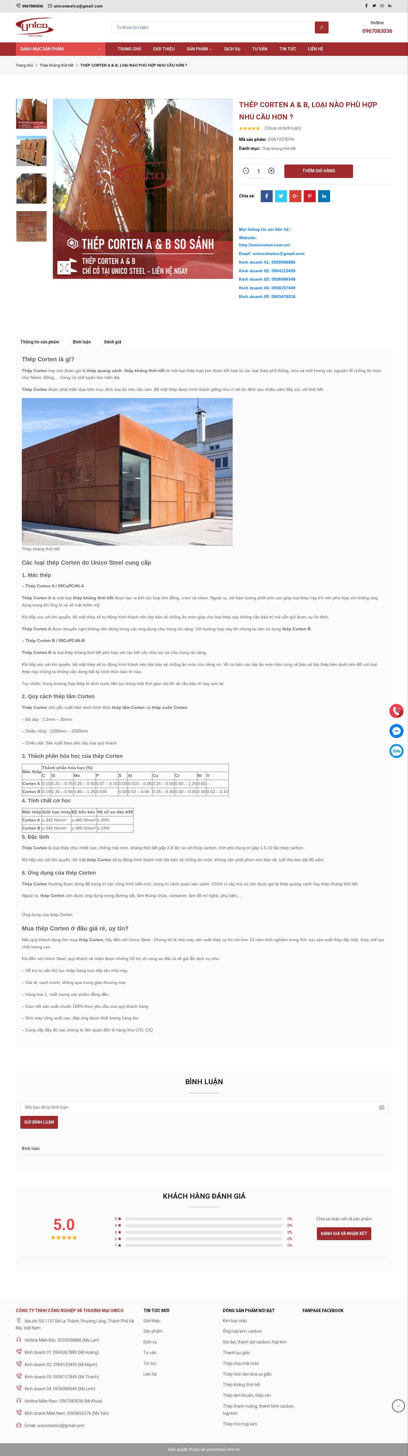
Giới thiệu (164, 49)
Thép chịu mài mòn (241, 1363)
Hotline (377, 27)
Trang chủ (129, 49)
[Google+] (295, 196)
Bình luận (82, 342)
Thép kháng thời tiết (56, 65)
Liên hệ (315, 49)
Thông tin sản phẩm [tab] (39, 342)
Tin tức (287, 49)
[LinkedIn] (324, 196)
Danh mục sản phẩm (42, 49)
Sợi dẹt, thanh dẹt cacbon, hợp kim (255, 1342)
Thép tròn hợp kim (240, 1424)
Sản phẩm (197, 49)
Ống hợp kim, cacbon (242, 1331)
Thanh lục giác (236, 1352)
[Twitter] (374, 6)
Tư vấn (259, 49)
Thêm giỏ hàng (318, 170)
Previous (59, 195)
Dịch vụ (232, 49)
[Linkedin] (389, 6)
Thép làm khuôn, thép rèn (247, 1395)
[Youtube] (382, 6)
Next (227, 195)
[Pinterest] (310, 196)
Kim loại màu (235, 1320)
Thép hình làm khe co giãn (247, 1374)
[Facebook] (366, 6)
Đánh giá (112, 342)
